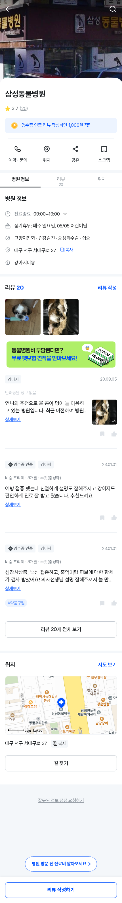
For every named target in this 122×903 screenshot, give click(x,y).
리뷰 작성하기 (61, 890)
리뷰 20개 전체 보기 (61, 629)
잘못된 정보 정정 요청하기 (61, 800)
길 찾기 (61, 763)
